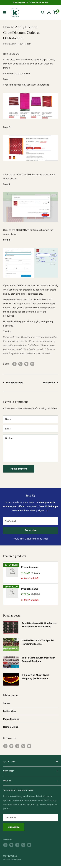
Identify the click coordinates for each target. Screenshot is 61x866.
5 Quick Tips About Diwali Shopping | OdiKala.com (35, 677)
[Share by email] (32, 364)
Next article (49, 382)
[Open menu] (4, 12)
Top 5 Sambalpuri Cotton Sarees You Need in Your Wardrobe (39, 625)
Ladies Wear (9, 711)
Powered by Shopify (12, 859)
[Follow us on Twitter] (11, 746)
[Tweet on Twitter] (26, 364)
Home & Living (10, 726)
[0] (55, 12)
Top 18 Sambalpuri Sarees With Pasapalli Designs (38, 659)
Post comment (18, 468)
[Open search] (43, 12)
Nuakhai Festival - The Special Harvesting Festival (38, 642)
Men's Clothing (11, 719)
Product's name (29, 567)
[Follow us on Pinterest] (23, 746)
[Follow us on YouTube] (29, 746)
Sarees (6, 703)
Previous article (14, 382)
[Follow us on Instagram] (17, 746)
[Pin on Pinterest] (20, 364)
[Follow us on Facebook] (5, 746)
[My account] (49, 12)
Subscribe (30, 530)
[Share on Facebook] (14, 364)
